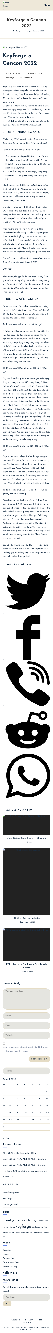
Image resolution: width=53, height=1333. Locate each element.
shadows (17, 1232)
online (41, 1227)
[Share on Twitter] (28, 613)
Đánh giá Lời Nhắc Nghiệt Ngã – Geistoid (24, 1159)
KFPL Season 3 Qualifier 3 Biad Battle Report (26, 966)
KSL (33, 1227)
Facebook (15, 1320)
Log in (6, 1254)
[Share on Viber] (28, 705)
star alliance (25, 1232)
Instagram (29, 1320)
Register (7, 1250)
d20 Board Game (13, 74)
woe (4, 1237)
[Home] (10, 31)
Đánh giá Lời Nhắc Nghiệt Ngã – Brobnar (24, 1165)
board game (11, 1220)
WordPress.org (10, 1267)
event (7, 1227)
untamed (46, 1232)
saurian (11, 1232)
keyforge (23, 1227)
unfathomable (37, 1232)
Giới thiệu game (11, 1193)
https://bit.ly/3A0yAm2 (30, 125)
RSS (40, 1320)
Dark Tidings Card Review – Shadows (26, 838)
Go (7, 1303)
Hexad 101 (8, 1177)
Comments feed (11, 1263)
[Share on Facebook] (28, 659)
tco (31, 1232)
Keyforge (10, 78)
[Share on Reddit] (28, 752)
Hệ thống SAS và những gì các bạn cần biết (25, 1171)
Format (12, 1227)
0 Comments (26, 78)
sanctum (5, 1232)
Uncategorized (10, 1204)
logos (37, 1227)
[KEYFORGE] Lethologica (26, 918)
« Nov (6, 1138)
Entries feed (9, 1258)
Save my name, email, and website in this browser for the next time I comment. (25, 1049)
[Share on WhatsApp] (28, 798)
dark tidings (28, 1220)
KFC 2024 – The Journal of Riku (19, 1153)
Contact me (26, 1322)
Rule (45, 1227)
